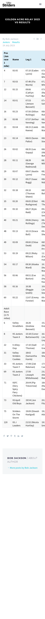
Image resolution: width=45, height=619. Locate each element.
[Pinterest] (11, 436)
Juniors (6, 42)
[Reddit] (22, 436)
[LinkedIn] (18, 436)
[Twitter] (8, 436)
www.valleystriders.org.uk (18, 537)
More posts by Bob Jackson (23, 467)
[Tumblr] (15, 436)
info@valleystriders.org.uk (18, 529)
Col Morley (25, 567)
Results (16, 42)
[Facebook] (4, 436)
